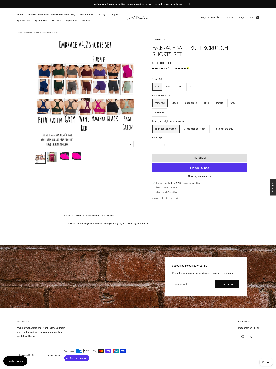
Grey (232, 102)
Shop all (114, 14)
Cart (254, 17)
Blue (206, 102)
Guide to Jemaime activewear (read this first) (51, 14)
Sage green (191, 102)
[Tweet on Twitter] (171, 198)
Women (86, 20)
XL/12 (192, 86)
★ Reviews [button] (273, 187)
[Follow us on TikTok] (251, 336)
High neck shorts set (166, 128)
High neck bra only (223, 128)
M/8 (168, 86)
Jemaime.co (158, 39)
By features (41, 20)
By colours (71, 20)
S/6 (157, 86)
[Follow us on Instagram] (242, 336)
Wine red (160, 102)
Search (230, 17)
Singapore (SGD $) (210, 17)
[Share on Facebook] (162, 198)
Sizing (102, 14)
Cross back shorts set (195, 128)
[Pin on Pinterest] (166, 198)
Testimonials (86, 14)
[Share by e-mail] (177, 198)
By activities (23, 20)
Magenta (159, 112)
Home (20, 14)
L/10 (180, 86)
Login (242, 17)
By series (56, 20)
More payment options (199, 176)
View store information (166, 192)
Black (175, 102)
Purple (219, 102)
